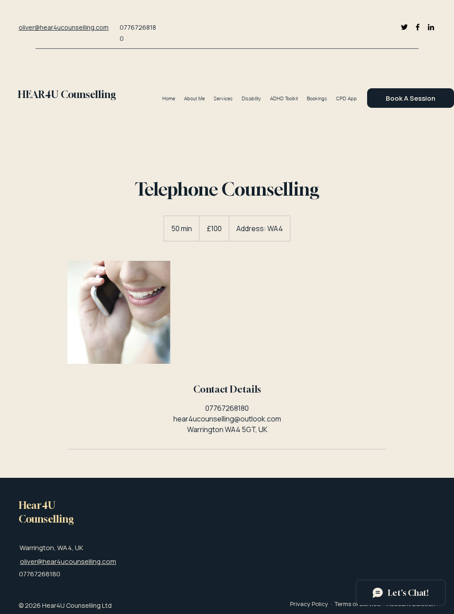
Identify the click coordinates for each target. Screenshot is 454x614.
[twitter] (404, 27)
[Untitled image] (118, 312)
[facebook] (417, 27)
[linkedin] (431, 27)
